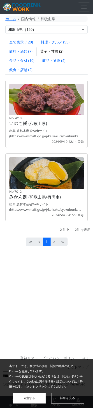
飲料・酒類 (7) (21, 51)
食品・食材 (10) (22, 60)
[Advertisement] (46, 298)
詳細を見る (67, 398)
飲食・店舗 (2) (21, 69)
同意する (29, 398)
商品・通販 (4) (53, 60)
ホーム (10, 18)
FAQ (84, 358)
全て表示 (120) (21, 42)
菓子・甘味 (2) (51, 51)
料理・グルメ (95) (55, 42)
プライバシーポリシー (60, 358)
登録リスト (29, 358)
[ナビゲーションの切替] (84, 6)
